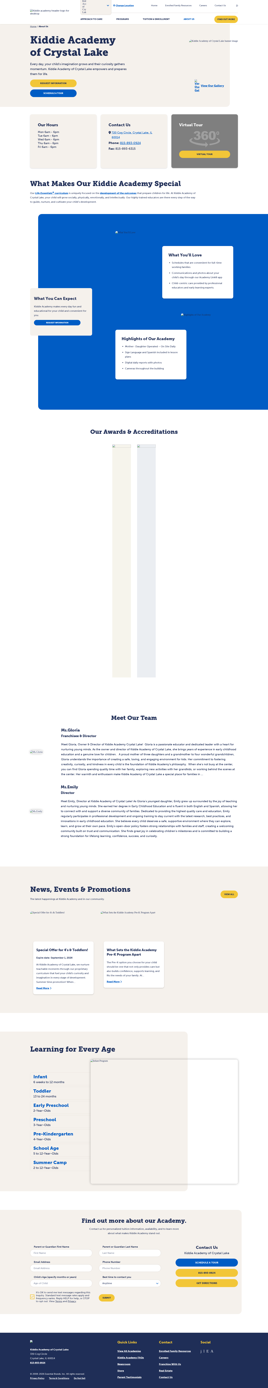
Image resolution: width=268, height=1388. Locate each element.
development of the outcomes (118, 193)
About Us (189, 19)
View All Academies (129, 1351)
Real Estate (165, 1370)
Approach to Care (91, 19)
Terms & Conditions (59, 1378)
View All (229, 894)
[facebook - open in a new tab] (201, 1351)
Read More (42, 988)
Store (120, 1370)
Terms (58, 1301)
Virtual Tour (205, 154)
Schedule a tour (53, 93)
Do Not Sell (79, 1378)
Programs (122, 19)
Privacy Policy (37, 1378)
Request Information (53, 83)
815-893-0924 (130, 143)
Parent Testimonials (129, 1377)
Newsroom (123, 1364)
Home (154, 5)
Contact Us (220, 5)
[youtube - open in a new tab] (204, 1351)
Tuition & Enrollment (156, 19)
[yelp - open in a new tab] (207, 1351)
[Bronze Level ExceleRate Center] (121, 446)
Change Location (125, 5)
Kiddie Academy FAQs (130, 1357)
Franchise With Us (170, 1364)
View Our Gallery (212, 85)
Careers (203, 5)
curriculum (51, 193)
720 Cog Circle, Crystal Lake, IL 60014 (132, 135)
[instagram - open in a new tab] (212, 1351)
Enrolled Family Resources (178, 5)
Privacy (72, 1301)
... (202, 774)
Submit (107, 1298)
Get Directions (207, 1283)
